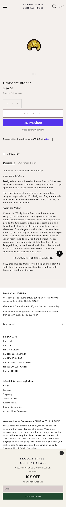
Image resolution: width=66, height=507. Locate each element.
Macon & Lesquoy (12, 93)
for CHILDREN (11, 349)
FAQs (6, 385)
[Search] (54, 6)
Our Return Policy (27, 163)
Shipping (7, 394)
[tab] (10, 162)
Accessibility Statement (15, 411)
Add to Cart (33, 113)
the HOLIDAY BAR (13, 358)
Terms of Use (10, 398)
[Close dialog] (61, 453)
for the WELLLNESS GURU (17, 362)
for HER (7, 345)
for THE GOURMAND (14, 354)
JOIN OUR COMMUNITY (33, 496)
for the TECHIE (11, 371)
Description (9, 163)
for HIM (7, 341)
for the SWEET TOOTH (15, 367)
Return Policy (10, 402)
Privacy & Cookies (12, 407)
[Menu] (5, 6)
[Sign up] (61, 324)
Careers (7, 390)
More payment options (33, 130)
